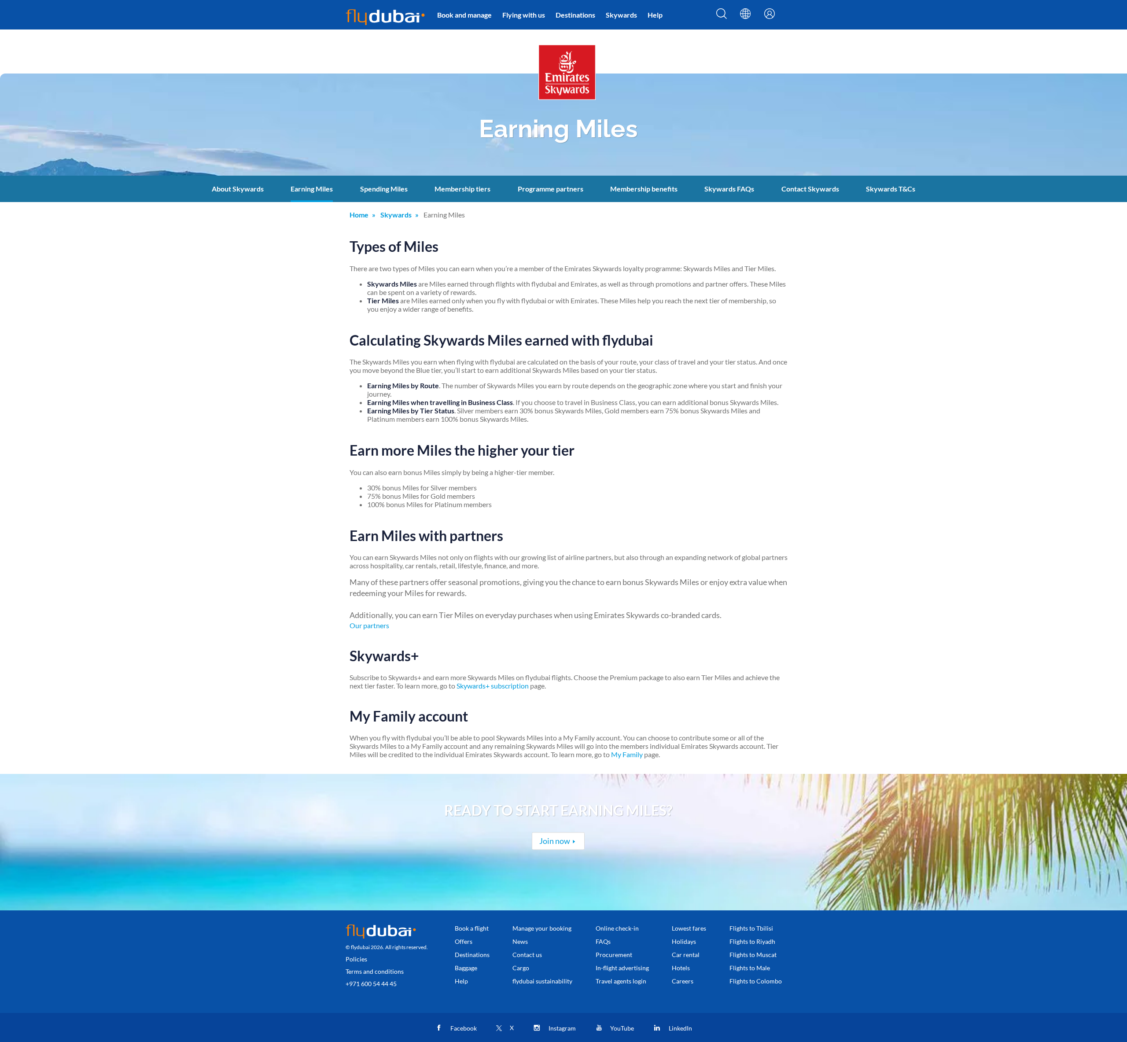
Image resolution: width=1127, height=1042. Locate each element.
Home (359, 214)
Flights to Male (749, 968)
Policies (356, 959)
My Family (627, 754)
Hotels (681, 968)
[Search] (721, 16)
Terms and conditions (375, 971)
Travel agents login (621, 981)
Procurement (614, 954)
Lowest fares (689, 928)
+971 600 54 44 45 (371, 983)
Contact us (527, 954)
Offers (463, 941)
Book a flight (472, 928)
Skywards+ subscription (493, 685)
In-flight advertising (622, 968)
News (520, 941)
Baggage (466, 968)
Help (655, 15)
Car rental (686, 954)
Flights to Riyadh (752, 941)
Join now (554, 841)
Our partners (369, 625)
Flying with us (523, 15)
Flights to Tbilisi (751, 928)
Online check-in (617, 928)
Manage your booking (541, 928)
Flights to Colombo (755, 981)
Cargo (520, 968)
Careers (682, 981)
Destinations (575, 15)
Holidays (684, 941)
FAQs (603, 941)
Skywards (621, 15)
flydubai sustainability (542, 981)
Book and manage (464, 15)
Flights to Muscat (753, 954)
